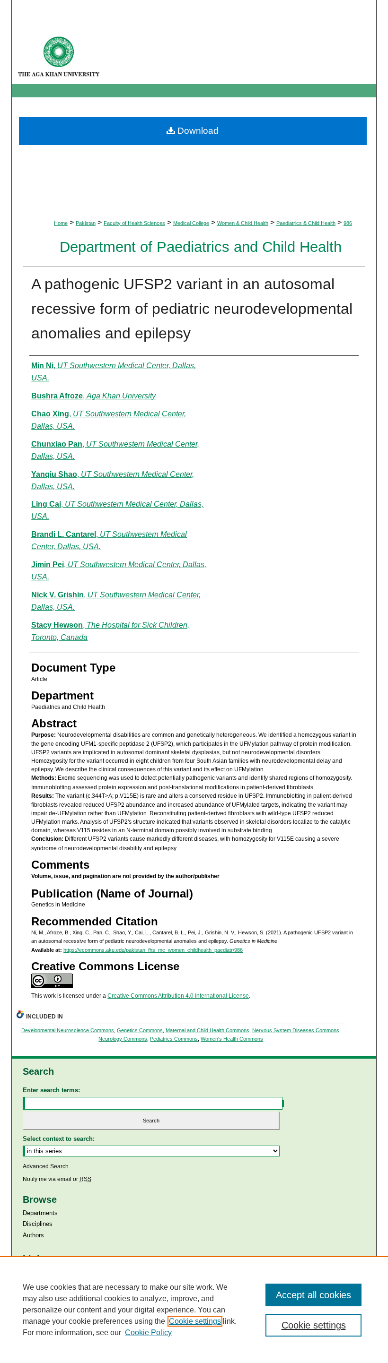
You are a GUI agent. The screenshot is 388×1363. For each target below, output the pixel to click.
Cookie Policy (148, 1332)
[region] (194, 1309)
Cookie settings (195, 1321)
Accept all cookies (313, 1295)
